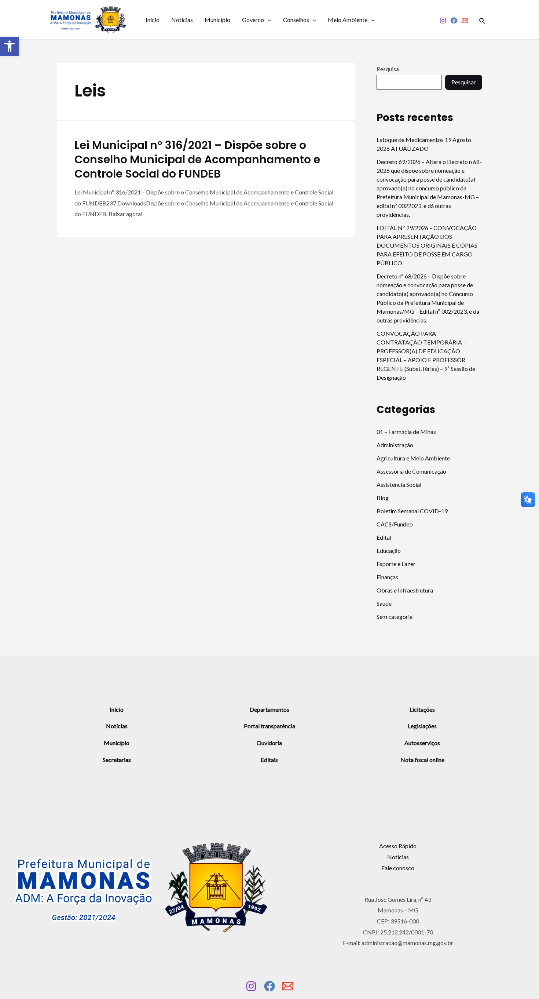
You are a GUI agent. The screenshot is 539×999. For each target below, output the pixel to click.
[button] (9, 46)
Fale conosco (397, 867)
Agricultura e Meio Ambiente (413, 458)
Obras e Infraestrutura (405, 590)
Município (217, 19)
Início (153, 19)
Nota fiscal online (422, 759)
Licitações (422, 709)
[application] (267, 19)
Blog (383, 497)
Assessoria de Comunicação (411, 471)
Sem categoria (394, 616)
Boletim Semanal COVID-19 (412, 510)
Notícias (182, 19)
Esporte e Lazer (396, 563)
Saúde (384, 603)
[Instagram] (443, 20)
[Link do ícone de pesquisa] (482, 19)
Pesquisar (463, 82)
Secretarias (117, 759)
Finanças (387, 576)
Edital (384, 537)
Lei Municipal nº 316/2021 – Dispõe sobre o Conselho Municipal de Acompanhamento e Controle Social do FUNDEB (197, 159)
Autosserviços (422, 742)
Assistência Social (399, 484)
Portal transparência (269, 725)
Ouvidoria (269, 742)
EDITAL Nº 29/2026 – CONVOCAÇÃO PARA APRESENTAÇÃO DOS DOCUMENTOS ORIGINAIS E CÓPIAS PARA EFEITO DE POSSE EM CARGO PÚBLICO (427, 245)
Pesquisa (388, 68)
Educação (389, 550)
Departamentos (269, 709)
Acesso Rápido (398, 845)
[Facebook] (454, 20)
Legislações (422, 725)
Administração (395, 444)
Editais (269, 759)
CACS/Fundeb (395, 524)
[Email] (465, 20)
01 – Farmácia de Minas (406, 431)
